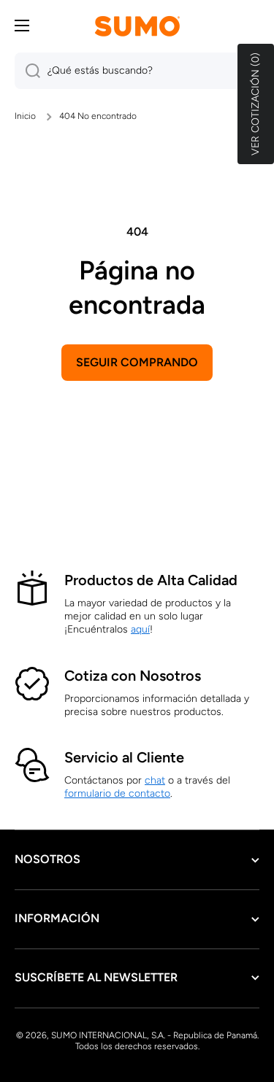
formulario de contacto (117, 793)
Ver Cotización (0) (255, 104)
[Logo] (137, 26)
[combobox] (137, 71)
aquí (140, 629)
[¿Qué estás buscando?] (27, 71)
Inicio (25, 116)
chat (155, 780)
